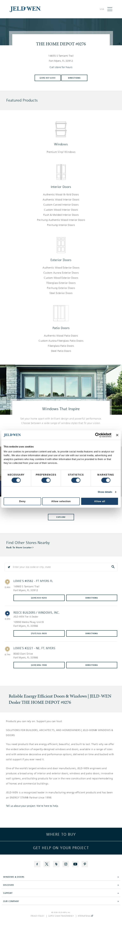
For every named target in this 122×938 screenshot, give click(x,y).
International (84, 916)
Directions (74, 78)
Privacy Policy (37, 916)
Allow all (99, 501)
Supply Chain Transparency (61, 916)
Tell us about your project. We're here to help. (32, 805)
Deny (22, 501)
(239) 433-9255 (39, 598)
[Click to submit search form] (113, 567)
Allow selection (61, 501)
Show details (105, 492)
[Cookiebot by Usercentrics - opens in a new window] (97, 435)
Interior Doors (61, 187)
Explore (61, 517)
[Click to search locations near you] (9, 567)
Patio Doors (61, 328)
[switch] (46, 480)
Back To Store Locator (19, 547)
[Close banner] (117, 435)
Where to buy (61, 834)
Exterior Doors (61, 260)
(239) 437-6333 (47, 78)
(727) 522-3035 (39, 633)
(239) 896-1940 (39, 665)
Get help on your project (61, 848)
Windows (61, 144)
